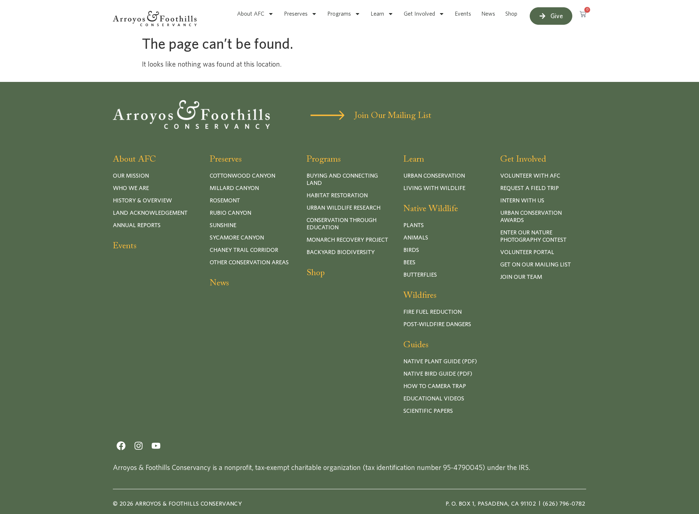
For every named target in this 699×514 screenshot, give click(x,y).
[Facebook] (121, 446)
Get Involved (419, 14)
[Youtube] (156, 446)
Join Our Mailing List (393, 115)
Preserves (296, 14)
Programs (339, 14)
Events (463, 14)
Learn (377, 14)
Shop (511, 14)
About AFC (250, 14)
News (488, 14)
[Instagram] (138, 446)
